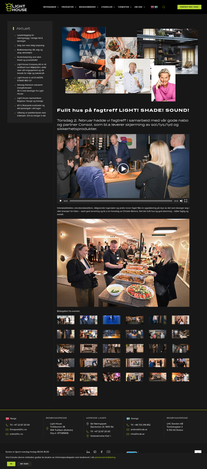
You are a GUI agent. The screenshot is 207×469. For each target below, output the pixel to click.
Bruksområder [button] (87, 7)
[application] (123, 169)
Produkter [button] (68, 7)
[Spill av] (60, 200)
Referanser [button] (49, 7)
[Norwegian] (152, 7)
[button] (163, 7)
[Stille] (181, 200)
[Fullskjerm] (185, 200)
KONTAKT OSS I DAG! (189, 7)
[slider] (121, 201)
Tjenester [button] (123, 7)
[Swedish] (156, 7)
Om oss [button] (138, 7)
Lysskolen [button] (106, 7)
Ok (11, 464)
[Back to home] (17, 7)
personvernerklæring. (105, 457)
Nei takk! (24, 464)
